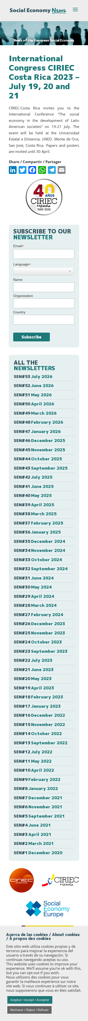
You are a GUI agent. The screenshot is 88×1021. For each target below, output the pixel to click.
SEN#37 (38, 523)
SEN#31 (34, 578)
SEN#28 (35, 605)
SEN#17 (37, 706)
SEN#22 (33, 660)
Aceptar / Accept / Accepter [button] (29, 1000)
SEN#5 (39, 816)
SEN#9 (37, 779)
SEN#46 (39, 440)
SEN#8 (36, 788)
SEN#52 (34, 385)
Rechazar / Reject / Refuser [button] (29, 1010)
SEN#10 (34, 770)
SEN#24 (38, 642)
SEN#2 (34, 843)
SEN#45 (39, 450)
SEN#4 (32, 825)
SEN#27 (38, 614)
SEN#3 (32, 834)
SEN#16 (39, 715)
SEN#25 (39, 633)
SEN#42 (33, 477)
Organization (23, 296)
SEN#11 (33, 761)
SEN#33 (38, 559)
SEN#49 (35, 413)
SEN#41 (34, 486)
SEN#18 (38, 697)
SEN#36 (37, 532)
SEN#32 (40, 568)
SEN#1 (38, 852)
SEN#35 (39, 541)
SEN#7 (38, 797)
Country (19, 312)
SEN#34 (39, 550)
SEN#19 (34, 688)
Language (22, 264)
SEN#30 (33, 587)
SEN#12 (33, 752)
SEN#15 (39, 724)
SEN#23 (40, 651)
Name (17, 280)
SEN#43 (40, 468)
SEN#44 (38, 459)
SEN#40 (33, 495)
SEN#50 (34, 404)
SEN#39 (34, 504)
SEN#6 (38, 807)
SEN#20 (33, 678)
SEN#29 (34, 596)
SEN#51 (33, 395)
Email (18, 246)
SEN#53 (33, 376)
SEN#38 (35, 513)
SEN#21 (34, 669)
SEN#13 (40, 743)
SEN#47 (37, 431)
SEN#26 (39, 623)
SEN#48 (38, 422)
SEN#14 (38, 733)
